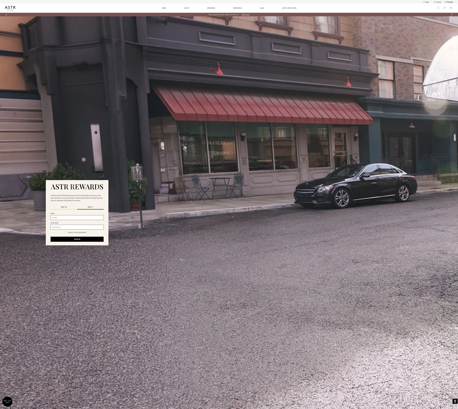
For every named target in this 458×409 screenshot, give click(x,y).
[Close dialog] (268, 178)
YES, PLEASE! (229, 217)
